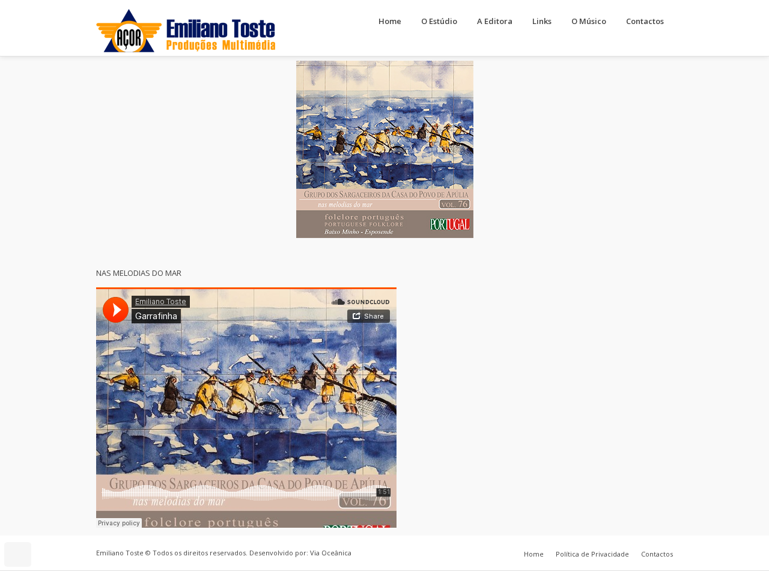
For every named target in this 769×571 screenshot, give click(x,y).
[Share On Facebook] (22, 521)
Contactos (645, 21)
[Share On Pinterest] (56, 521)
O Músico (588, 21)
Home (389, 21)
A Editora (494, 21)
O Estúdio (439, 21)
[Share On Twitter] (39, 521)
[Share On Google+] (73, 521)
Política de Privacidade (592, 553)
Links (542, 21)
